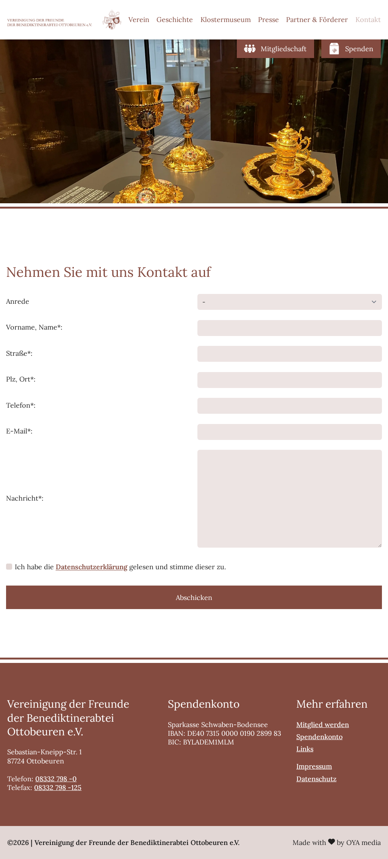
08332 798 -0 (56, 778)
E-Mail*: (19, 431)
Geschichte (174, 19)
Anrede (17, 301)
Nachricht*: (25, 498)
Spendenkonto (319, 736)
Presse (268, 19)
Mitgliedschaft (284, 48)
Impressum (314, 766)
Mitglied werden (322, 724)
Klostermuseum (225, 19)
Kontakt (368, 19)
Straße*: (19, 353)
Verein (138, 19)
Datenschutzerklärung (91, 566)
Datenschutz (316, 778)
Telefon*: (21, 405)
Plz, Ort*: (21, 379)
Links (304, 748)
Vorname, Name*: (34, 327)
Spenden (359, 48)
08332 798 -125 (57, 787)
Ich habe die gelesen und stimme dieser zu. (120, 566)
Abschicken (194, 597)
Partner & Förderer (317, 19)
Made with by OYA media (337, 842)
